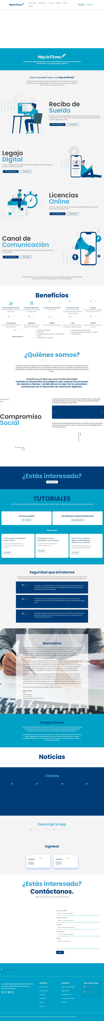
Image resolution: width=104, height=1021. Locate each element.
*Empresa (59, 924)
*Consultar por (60, 931)
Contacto (30, 6)
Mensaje (58, 938)
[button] (54, 412)
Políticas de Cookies (70, 1016)
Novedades (58, 3)
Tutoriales (50, 3)
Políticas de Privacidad (57, 1016)
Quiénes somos (42, 3)
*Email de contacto (61, 918)
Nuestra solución (32, 3)
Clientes (65, 3)
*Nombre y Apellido (61, 911)
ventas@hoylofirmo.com (43, 1016)
